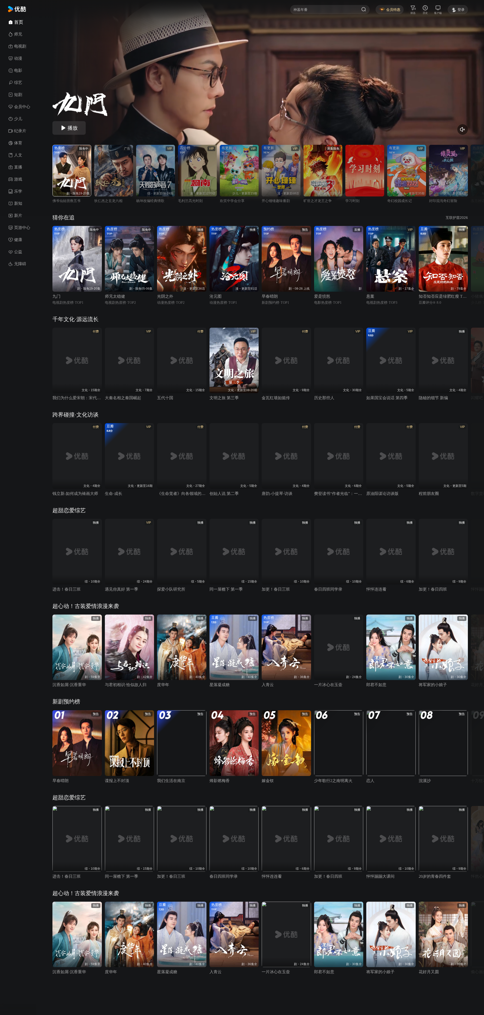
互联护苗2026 (457, 218)
